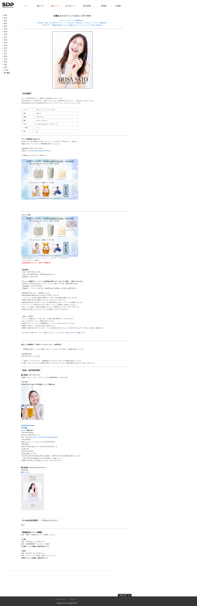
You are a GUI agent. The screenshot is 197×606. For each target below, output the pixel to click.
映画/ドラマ (40, 6)
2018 (5, 34)
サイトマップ (73, 599)
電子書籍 (7, 73)
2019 (5, 32)
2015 (5, 43)
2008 (5, 62)
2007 (5, 64)
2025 (5, 15)
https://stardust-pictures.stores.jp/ (41, 151)
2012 (5, 51)
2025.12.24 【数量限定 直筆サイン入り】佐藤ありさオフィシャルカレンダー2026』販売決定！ (73, 25)
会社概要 (118, 6)
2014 (5, 45)
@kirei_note (69, 332)
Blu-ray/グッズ (70, 6)
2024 (5, 18)
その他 (6, 70)
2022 (5, 23)
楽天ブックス (25, 472)
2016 (5, 40)
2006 (5, 67)
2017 (5, 37)
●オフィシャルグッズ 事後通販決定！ (72, 20)
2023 (5, 21)
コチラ (47, 546)
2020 (5, 29)
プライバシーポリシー (60, 599)
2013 (5, 48)
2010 (5, 56)
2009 (5, 59)
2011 (5, 53)
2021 (5, 26)
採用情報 (103, 6)
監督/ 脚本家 (87, 6)
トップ (26, 6)
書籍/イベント (55, 6)
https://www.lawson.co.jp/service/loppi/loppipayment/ (41, 437)
